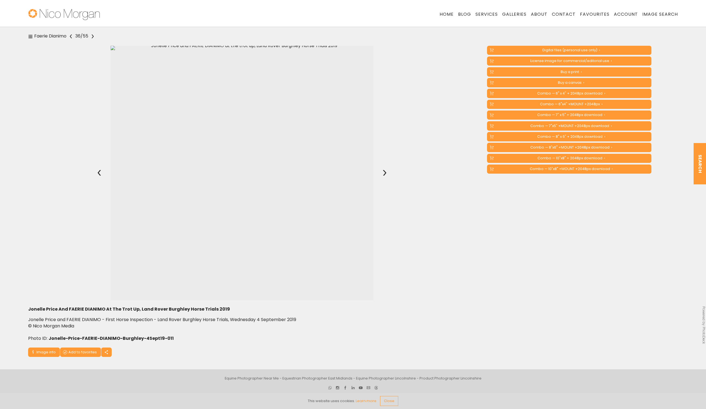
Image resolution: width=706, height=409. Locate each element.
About (539, 14)
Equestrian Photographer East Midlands (317, 378)
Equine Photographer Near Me (252, 378)
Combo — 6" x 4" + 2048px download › (571, 93)
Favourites (594, 14)
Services (486, 14)
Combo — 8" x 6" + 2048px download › (571, 136)
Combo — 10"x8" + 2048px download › (571, 158)
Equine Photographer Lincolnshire (386, 378)
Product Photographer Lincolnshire (450, 378)
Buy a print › (571, 71)
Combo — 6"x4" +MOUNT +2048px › (571, 104)
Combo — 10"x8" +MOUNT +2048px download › (571, 168)
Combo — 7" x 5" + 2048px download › (571, 114)
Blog (464, 14)
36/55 (82, 36)
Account (626, 14)
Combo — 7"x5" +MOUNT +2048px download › (571, 125)
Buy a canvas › (571, 82)
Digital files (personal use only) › (571, 50)
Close (389, 401)
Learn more (366, 401)
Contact (564, 14)
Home (447, 14)
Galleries (514, 14)
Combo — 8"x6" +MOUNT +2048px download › (571, 147)
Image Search (660, 14)
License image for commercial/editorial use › (571, 60)
